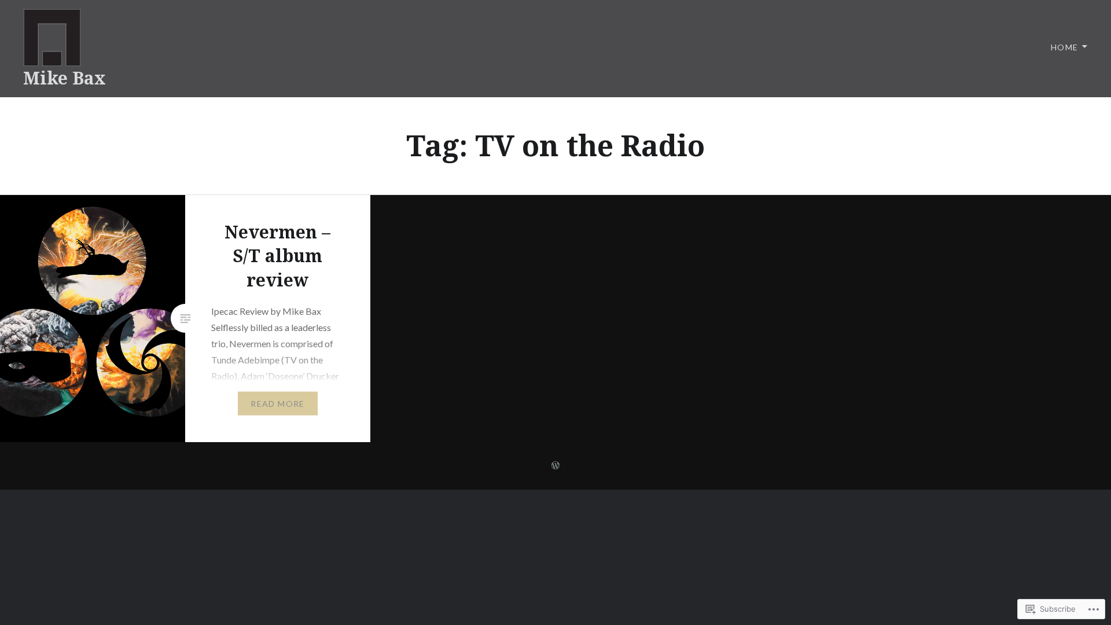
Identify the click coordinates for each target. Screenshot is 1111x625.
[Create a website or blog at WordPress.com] (555, 465)
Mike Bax (64, 78)
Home (1065, 47)
